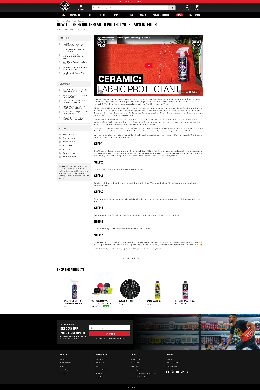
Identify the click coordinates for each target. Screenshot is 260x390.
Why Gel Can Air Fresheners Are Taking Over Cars (75, 63)
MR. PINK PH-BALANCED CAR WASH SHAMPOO (185, 302)
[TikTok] (182, 372)
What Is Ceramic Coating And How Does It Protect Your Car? (75, 112)
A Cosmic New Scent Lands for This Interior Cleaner (74, 50)
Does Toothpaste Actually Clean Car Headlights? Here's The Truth (74, 101)
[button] (197, 7)
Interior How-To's (79, 21)
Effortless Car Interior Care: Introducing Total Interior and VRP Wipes (73, 56)
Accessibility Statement (137, 370)
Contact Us (98, 377)
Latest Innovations (69, 134)
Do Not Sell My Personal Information (141, 377)
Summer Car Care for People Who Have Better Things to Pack (75, 68)
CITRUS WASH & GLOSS (155, 301)
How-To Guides (67, 21)
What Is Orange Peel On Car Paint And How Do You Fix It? (75, 96)
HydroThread (98, 99)
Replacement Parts (100, 370)
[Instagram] (172, 372)
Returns (97, 366)
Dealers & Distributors (172, 362)
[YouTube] (177, 372)
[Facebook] (167, 372)
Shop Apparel (64, 373)
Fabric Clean (141, 151)
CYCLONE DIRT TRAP (126, 301)
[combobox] (134, 7)
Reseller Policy (135, 366)
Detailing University (69, 157)
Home (58, 21)
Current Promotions (65, 362)
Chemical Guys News (70, 138)
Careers (62, 366)
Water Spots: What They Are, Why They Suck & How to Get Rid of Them (75, 91)
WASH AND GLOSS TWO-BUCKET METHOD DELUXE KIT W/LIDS (102, 302)
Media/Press (99, 373)
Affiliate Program (65, 370)
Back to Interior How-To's (131, 258)
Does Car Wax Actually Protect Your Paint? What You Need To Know (74, 107)
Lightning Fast (152, 151)
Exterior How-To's (69, 142)
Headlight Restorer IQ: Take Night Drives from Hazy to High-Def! (73, 45)
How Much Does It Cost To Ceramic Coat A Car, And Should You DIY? (74, 118)
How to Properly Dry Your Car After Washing (73, 74)
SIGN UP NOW (110, 334)
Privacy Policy (135, 362)
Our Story (63, 359)
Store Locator (170, 359)
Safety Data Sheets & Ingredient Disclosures (143, 373)
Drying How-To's (68, 149)
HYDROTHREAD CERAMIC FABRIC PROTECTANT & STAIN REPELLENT (74, 302)
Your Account (99, 359)
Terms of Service (135, 359)
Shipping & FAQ (99, 362)
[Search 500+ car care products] (172, 7)
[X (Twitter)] (187, 372)
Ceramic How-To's (69, 153)
